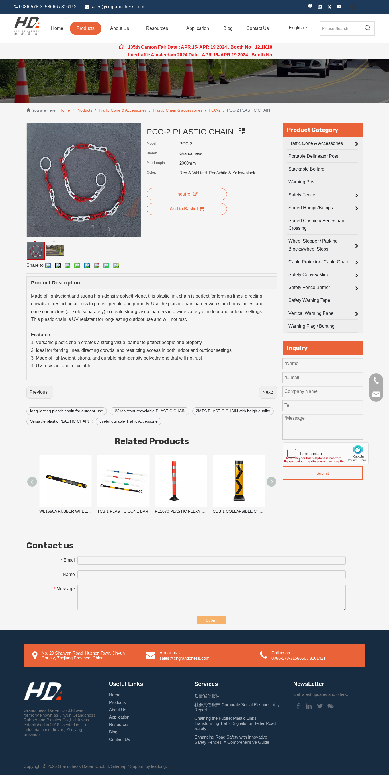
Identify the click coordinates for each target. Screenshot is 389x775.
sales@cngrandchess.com (117, 6)
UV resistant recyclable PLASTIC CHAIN (149, 411)
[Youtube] (339, 7)
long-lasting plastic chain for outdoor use (66, 411)
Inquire (183, 194)
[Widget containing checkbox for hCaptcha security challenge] (326, 453)
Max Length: (156, 163)
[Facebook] (310, 7)
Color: (151, 173)
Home (114, 694)
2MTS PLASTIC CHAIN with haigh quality (233, 411)
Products (117, 702)
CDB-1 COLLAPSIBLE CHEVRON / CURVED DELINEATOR (239, 511)
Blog (113, 731)
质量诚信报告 (207, 696)
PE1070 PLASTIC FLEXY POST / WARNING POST (181, 511)
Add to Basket (184, 208)
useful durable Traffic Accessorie (128, 421)
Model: (152, 143)
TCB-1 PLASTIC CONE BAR (122, 511)
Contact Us (119, 739)
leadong (158, 766)
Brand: (152, 153)
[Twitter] (329, 7)
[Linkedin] (320, 7)
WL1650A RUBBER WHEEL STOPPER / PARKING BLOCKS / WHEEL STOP (65, 511)
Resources (119, 724)
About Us (117, 709)
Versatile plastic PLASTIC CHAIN (59, 421)
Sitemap (118, 766)
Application (119, 717)
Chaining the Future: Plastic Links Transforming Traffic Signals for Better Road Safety (235, 723)
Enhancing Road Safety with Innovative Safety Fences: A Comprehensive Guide (232, 740)
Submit (322, 473)
